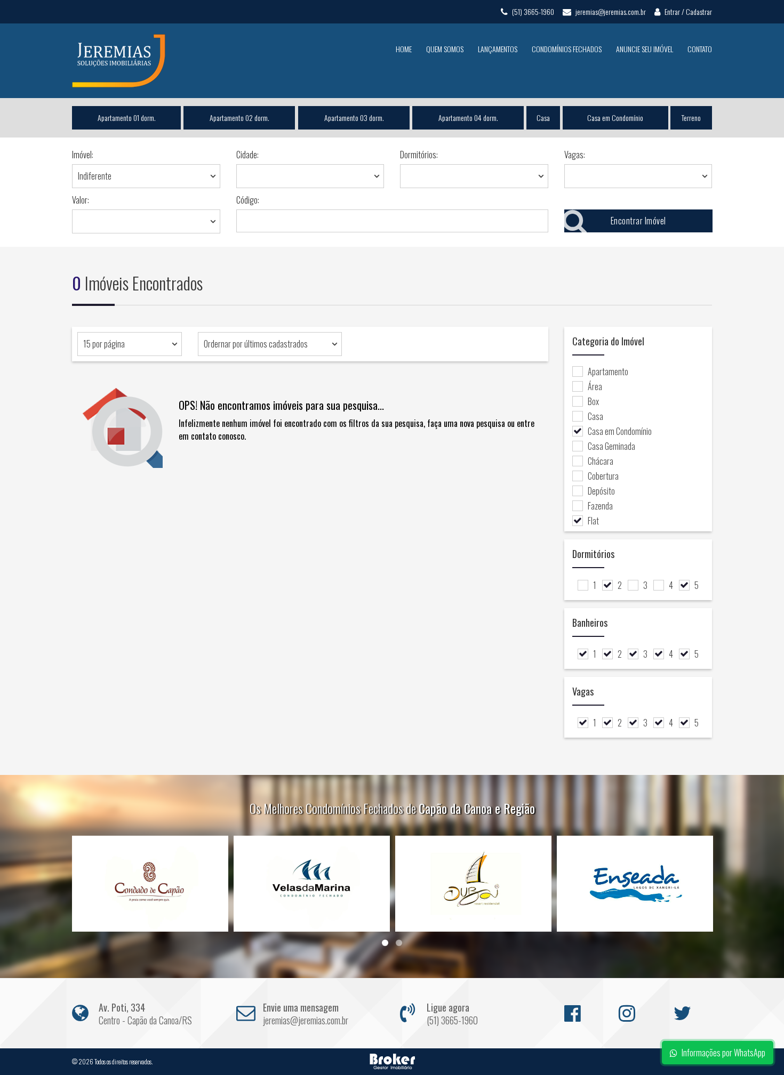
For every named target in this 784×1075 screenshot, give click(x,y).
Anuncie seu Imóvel (644, 48)
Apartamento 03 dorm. (353, 117)
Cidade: (247, 154)
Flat (593, 520)
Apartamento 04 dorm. (468, 117)
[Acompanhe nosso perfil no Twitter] (687, 1009)
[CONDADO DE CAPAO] (150, 884)
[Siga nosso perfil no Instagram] (632, 1009)
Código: (247, 200)
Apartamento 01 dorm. (127, 117)
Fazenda (600, 505)
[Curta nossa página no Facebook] (577, 1009)
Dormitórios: (419, 154)
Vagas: (574, 154)
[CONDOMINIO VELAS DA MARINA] (312, 884)
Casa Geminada (611, 446)
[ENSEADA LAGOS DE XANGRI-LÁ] (635, 884)
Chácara (600, 461)
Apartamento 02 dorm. (239, 117)
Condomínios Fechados (567, 48)
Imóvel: (82, 154)
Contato (699, 48)
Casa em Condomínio (615, 117)
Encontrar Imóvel (638, 220)
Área (595, 386)
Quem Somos (444, 48)
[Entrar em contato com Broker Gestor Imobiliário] (392, 1060)
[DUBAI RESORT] (473, 884)
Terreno (691, 117)
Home (404, 48)
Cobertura (603, 476)
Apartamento (608, 371)
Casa (543, 117)
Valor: (80, 200)
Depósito (601, 491)
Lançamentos (497, 48)
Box (593, 401)
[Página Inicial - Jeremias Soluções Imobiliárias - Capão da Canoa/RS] (118, 59)
